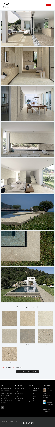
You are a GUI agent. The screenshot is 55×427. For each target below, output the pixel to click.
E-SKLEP (48, 5)
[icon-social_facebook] (2, 407)
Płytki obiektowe (20, 393)
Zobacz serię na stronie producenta (27, 371)
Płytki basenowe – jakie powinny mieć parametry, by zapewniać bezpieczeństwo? (48, 405)
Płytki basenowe (20, 396)
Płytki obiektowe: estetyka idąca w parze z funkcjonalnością (48, 392)
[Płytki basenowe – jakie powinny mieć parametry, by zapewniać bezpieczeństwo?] (44, 402)
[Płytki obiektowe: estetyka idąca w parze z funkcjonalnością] (44, 390)
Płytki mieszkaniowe (21, 391)
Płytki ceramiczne (20, 388)
